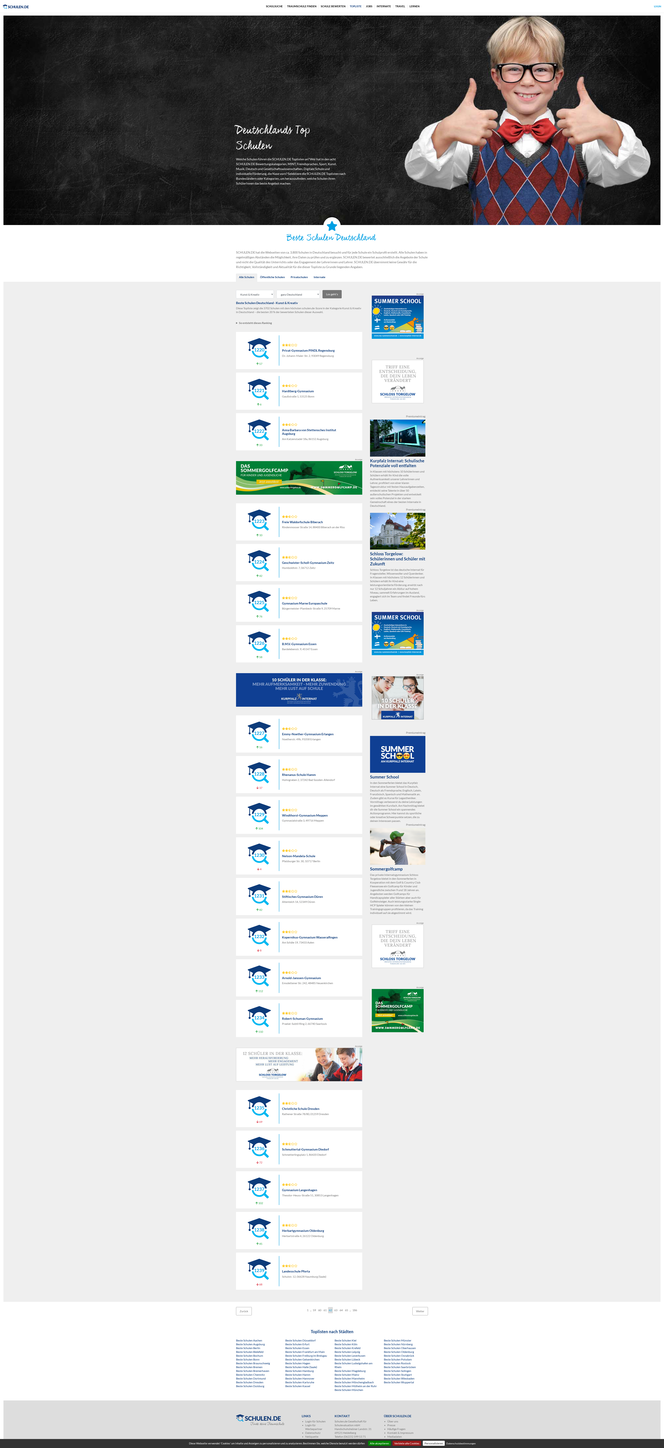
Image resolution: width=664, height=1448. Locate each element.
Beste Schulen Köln (346, 1344)
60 (319, 1310)
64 (341, 1310)
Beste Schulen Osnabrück (399, 1355)
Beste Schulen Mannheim (350, 1378)
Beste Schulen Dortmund (251, 1378)
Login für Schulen (315, 1421)
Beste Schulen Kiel (345, 1340)
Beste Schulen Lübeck (347, 1359)
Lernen (414, 6)
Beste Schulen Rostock (397, 1363)
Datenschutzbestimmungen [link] (461, 1443)
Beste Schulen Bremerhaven (252, 1370)
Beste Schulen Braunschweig (253, 1363)
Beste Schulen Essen (297, 1348)
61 (325, 1310)
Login (657, 6)
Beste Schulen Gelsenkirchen (302, 1359)
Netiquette (311, 1436)
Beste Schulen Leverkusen (350, 1355)
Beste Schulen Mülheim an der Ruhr (356, 1386)
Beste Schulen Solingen (397, 1370)
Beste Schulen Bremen (249, 1367)
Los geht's (332, 294)
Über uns (392, 1421)
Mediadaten (394, 1436)
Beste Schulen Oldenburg (399, 1351)
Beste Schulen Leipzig (347, 1351)
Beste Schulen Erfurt (297, 1344)
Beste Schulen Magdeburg (350, 1370)
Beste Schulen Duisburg (250, 1386)
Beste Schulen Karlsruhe (299, 1382)
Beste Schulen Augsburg (250, 1344)
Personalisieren (434, 1443)
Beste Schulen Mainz (347, 1374)
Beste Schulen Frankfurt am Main (305, 1351)
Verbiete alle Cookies (406, 1443)
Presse (391, 1425)
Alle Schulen (246, 277)
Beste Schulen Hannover (299, 1378)
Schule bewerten (333, 6)
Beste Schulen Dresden (249, 1382)
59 (314, 1310)
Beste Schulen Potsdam (398, 1359)
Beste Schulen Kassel (297, 1386)
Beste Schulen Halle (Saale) (301, 1367)
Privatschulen (299, 277)
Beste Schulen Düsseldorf (300, 1340)
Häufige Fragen (396, 1429)
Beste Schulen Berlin (248, 1348)
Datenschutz (312, 1432)
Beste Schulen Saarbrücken (400, 1367)
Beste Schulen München (349, 1389)
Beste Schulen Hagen (297, 1363)
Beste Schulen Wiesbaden (399, 1378)
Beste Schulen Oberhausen (400, 1348)
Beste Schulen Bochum (249, 1355)
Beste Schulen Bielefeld (250, 1351)
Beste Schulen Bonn (248, 1359)
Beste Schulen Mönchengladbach (354, 1382)
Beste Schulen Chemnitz (250, 1374)
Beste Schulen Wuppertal (399, 1382)
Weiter (420, 1311)
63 (335, 1310)
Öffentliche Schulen (272, 277)
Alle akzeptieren (379, 1443)
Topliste (356, 6)
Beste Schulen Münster (397, 1340)
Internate (384, 6)
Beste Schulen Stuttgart (398, 1374)
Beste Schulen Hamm (297, 1374)
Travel (400, 6)
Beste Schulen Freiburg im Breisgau (306, 1355)
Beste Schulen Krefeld (348, 1348)
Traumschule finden (301, 6)
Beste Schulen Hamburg (299, 1370)
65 (346, 1310)
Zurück (244, 1311)
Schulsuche (274, 6)
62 (330, 1310)
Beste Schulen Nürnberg (398, 1344)
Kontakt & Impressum (400, 1432)
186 (354, 1310)
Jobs (369, 6)
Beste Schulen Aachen (249, 1340)
